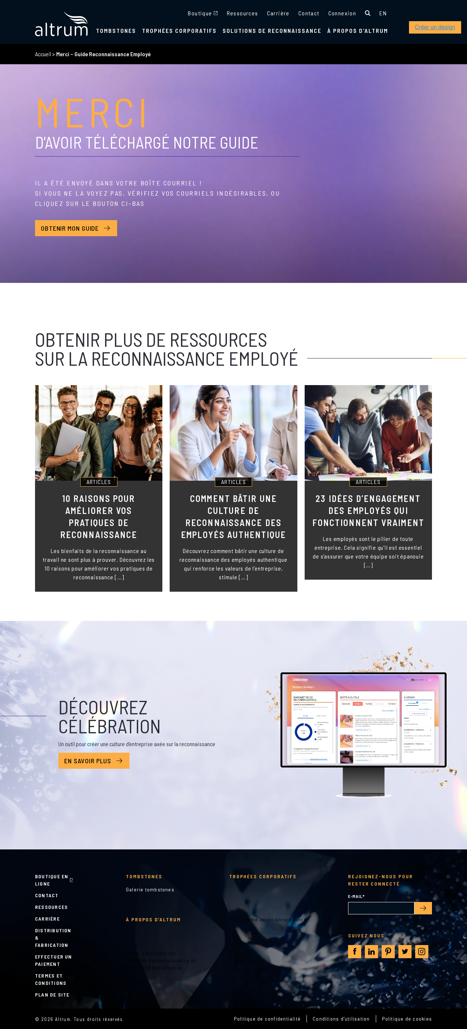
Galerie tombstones (150, 889)
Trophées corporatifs (179, 30)
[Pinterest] (388, 952)
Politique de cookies (407, 1018)
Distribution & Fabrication (53, 937)
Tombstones (116, 30)
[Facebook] (354, 951)
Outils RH (240, 953)
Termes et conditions (50, 979)
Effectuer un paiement (53, 960)
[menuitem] (383, 13)
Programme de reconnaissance (268, 919)
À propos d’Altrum (153, 919)
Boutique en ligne (51, 880)
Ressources (242, 12)
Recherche (368, 13)
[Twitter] (405, 951)
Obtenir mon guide (70, 228)
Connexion (342, 12)
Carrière (278, 12)
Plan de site (52, 994)
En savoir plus (87, 761)
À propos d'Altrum (357, 30)
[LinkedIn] (371, 951)
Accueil (43, 53)
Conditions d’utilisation (341, 1018)
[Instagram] (421, 951)
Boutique (200, 12)
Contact (309, 12)
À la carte (241, 960)
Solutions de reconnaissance (272, 30)
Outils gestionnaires (151, 953)
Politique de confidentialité (267, 1018)
